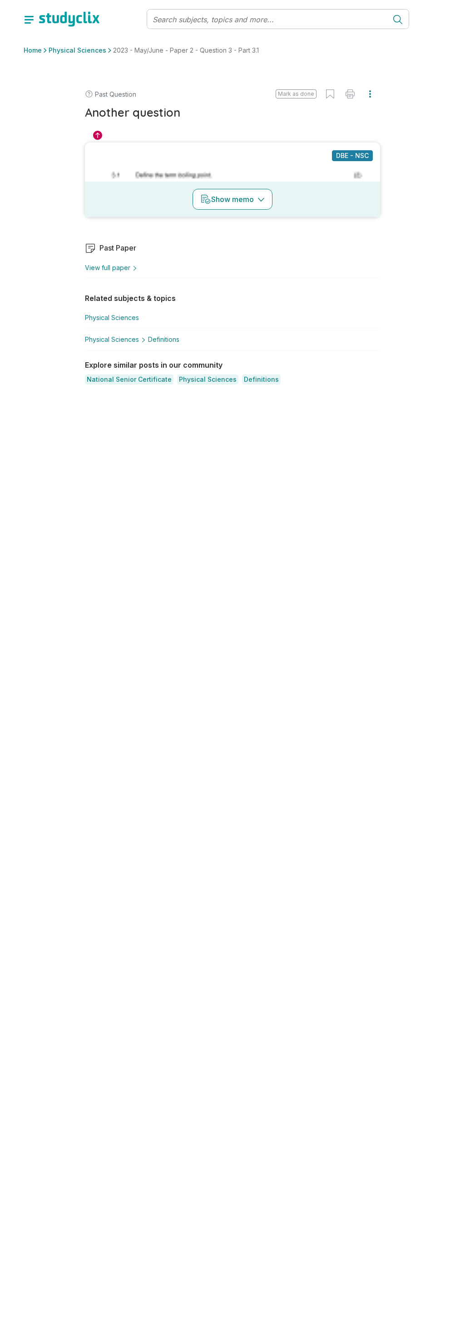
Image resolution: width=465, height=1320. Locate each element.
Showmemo (232, 199)
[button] (129, 379)
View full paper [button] (107, 267)
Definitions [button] (163, 339)
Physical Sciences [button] (77, 50)
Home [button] (33, 50)
